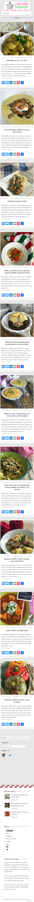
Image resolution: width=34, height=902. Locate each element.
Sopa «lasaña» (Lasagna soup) (17, 630)
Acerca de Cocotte (11, 839)
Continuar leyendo (7, 78)
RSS (7, 844)
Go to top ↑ (29, 901)
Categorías (9, 836)
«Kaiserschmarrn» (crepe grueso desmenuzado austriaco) (19, 805)
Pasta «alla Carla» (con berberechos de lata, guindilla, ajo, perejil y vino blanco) (17, 487)
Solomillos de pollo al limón (17, 201)
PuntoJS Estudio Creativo (24, 899)
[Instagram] (7, 847)
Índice (7, 833)
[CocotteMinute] (17, 6)
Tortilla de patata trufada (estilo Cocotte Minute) (19, 796)
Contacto (8, 841)
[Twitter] (7, 849)
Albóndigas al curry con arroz (17, 60)
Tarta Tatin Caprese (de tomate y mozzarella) (20, 813)
